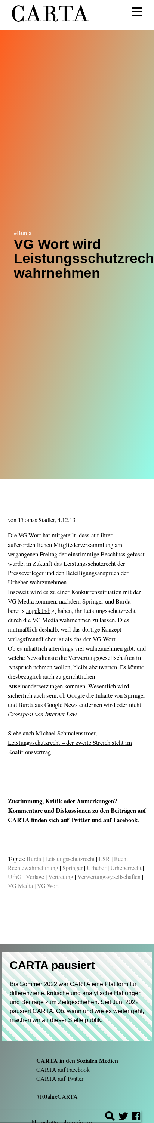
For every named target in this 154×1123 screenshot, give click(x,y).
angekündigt (41, 610)
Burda (34, 859)
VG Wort (48, 885)
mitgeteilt (64, 535)
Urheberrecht (125, 867)
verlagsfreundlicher (32, 639)
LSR (104, 859)
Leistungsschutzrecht (70, 859)
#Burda (22, 233)
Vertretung (60, 876)
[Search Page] (110, 1117)
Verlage (35, 876)
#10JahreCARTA (57, 1096)
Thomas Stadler (36, 520)
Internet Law (61, 714)
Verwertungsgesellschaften (109, 876)
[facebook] (136, 1117)
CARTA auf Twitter (59, 1078)
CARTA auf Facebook (63, 1069)
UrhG (15, 876)
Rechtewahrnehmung (33, 867)
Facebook (125, 819)
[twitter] (123, 1117)
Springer (72, 867)
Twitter (80, 819)
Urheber (96, 867)
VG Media (20, 885)
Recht (121, 859)
